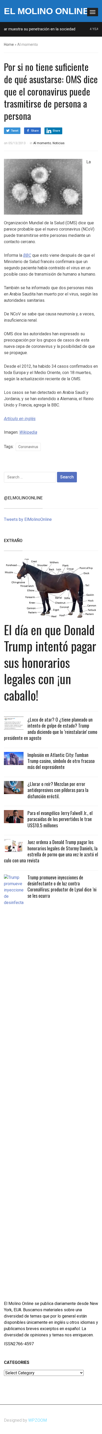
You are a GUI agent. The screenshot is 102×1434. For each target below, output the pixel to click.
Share (35, 130)
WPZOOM (37, 1420)
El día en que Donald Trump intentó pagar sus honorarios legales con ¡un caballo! (50, 662)
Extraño (13, 540)
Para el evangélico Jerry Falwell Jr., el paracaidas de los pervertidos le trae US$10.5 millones (60, 819)
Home (9, 44)
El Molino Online (46, 11)
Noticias (59, 143)
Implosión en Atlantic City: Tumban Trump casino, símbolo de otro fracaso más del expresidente (61, 761)
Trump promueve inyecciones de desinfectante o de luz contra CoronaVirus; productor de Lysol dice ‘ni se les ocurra (62, 886)
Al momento (42, 143)
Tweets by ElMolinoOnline (28, 519)
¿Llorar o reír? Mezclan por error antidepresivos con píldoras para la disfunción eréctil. (57, 790)
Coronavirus (28, 447)
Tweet (14, 130)
